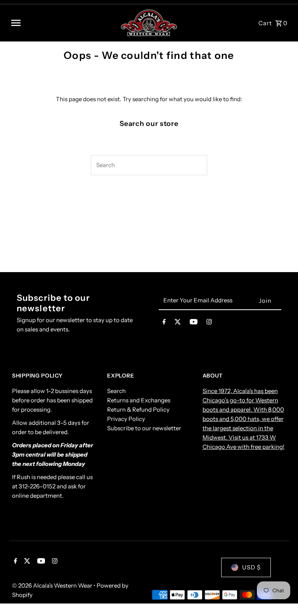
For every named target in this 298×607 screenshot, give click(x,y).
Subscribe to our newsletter (144, 428)
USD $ (251, 567)
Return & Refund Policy (138, 409)
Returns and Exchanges (138, 400)
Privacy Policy (126, 418)
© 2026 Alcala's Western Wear (53, 585)
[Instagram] (209, 323)
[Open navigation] (62, 23)
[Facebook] (164, 323)
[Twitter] (178, 323)
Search (116, 391)
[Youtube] (194, 323)
